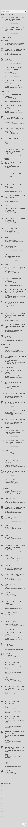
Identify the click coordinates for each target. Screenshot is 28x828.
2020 (2, 793)
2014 (2, 803)
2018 (2, 796)
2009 (2, 811)
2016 (2, 800)
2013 (2, 805)
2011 (2, 808)
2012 (2, 806)
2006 (2, 816)
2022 (2, 790)
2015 (2, 801)
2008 (2, 813)
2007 (2, 814)
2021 (2, 792)
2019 (2, 795)
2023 (2, 788)
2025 (2, 785)
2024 (2, 787)
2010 (2, 809)
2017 (2, 798)
